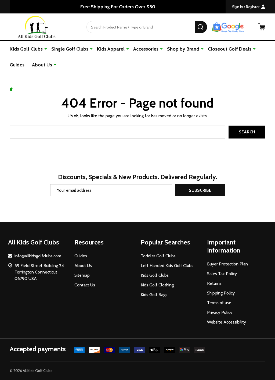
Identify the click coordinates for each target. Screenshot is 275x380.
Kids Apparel (111, 49)
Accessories (145, 49)
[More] (45, 48)
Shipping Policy (221, 293)
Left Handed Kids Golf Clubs (167, 265)
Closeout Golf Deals (229, 49)
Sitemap (82, 275)
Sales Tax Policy (222, 273)
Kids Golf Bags (154, 294)
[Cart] (261, 26)
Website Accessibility (226, 322)
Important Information (223, 246)
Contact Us (84, 284)
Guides (17, 65)
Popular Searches (165, 242)
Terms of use (219, 302)
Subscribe (200, 190)
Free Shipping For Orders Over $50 (117, 7)
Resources (89, 242)
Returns (214, 283)
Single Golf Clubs (69, 49)
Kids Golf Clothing (157, 284)
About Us (42, 65)
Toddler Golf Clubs (158, 255)
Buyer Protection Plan (227, 264)
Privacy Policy (219, 312)
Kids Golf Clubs (26, 49)
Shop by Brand (183, 49)
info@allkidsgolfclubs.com (38, 255)
